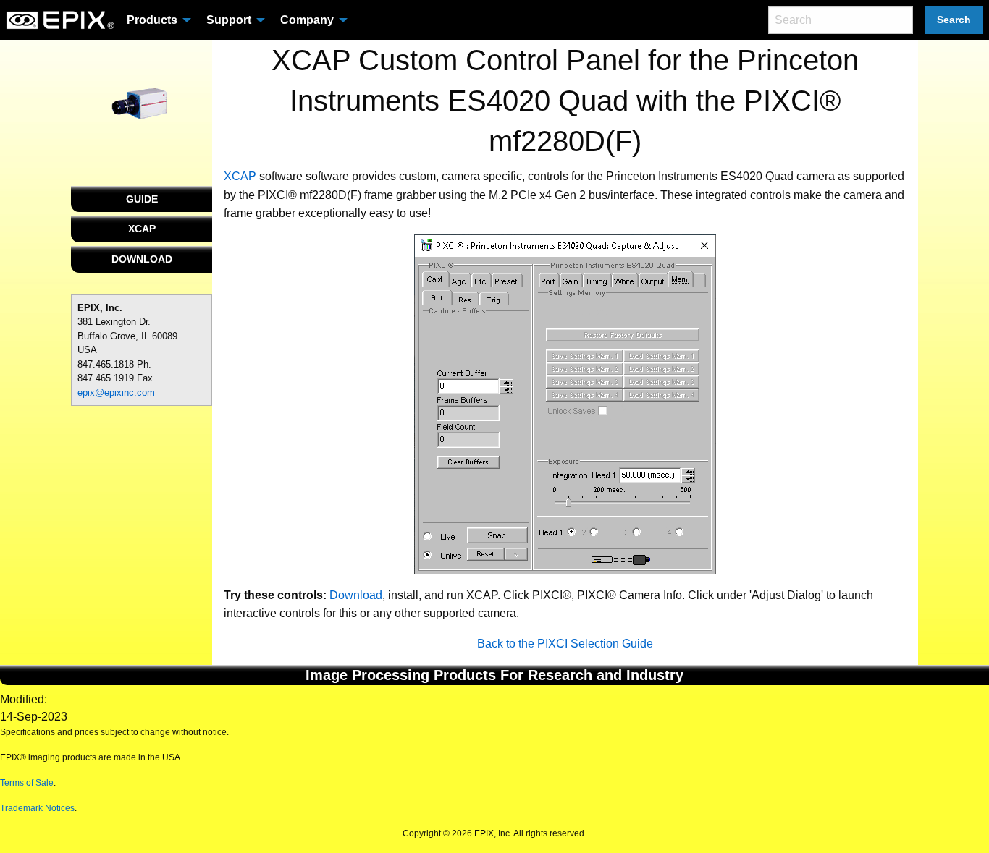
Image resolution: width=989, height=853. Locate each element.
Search (954, 19)
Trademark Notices (37, 808)
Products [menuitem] (152, 20)
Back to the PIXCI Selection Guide (565, 643)
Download (355, 595)
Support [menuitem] (228, 20)
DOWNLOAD (141, 259)
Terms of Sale (27, 783)
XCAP (142, 228)
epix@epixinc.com (116, 392)
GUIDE (142, 199)
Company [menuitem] (307, 20)
